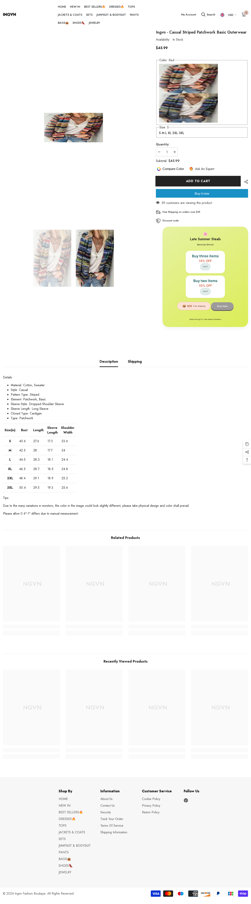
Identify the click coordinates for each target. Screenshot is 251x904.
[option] (73, 127)
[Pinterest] (186, 800)
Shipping (135, 361)
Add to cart (198, 181)
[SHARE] (244, 181)
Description (109, 361)
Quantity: (162, 144)
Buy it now (202, 193)
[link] (31, 626)
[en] (222, 15)
